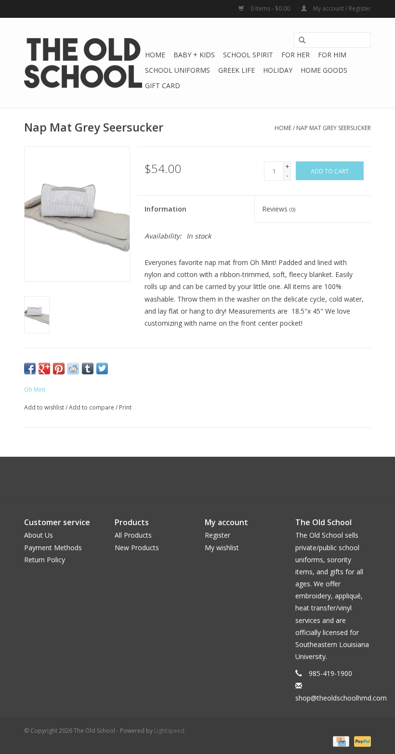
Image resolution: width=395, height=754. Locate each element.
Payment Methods (53, 547)
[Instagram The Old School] (215, 479)
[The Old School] (83, 63)
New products (137, 547)
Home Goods (324, 70)
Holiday (277, 70)
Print (125, 407)
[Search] (302, 40)
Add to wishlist (44, 407)
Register (217, 535)
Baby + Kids (194, 54)
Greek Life (236, 70)
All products (133, 535)
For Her (295, 54)
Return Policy (44, 559)
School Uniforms (177, 70)
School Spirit (248, 54)
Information (165, 208)
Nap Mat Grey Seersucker (333, 128)
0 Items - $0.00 (270, 8)
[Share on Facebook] (30, 368)
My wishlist (222, 547)
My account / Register (341, 8)
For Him (332, 54)
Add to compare (92, 407)
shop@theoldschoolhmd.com (341, 697)
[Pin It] (59, 368)
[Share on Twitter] (102, 368)
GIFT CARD (162, 85)
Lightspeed (169, 731)
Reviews (278, 208)
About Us (38, 535)
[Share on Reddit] (73, 368)
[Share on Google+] (44, 368)
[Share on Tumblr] (87, 368)
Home (155, 54)
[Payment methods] (340, 741)
